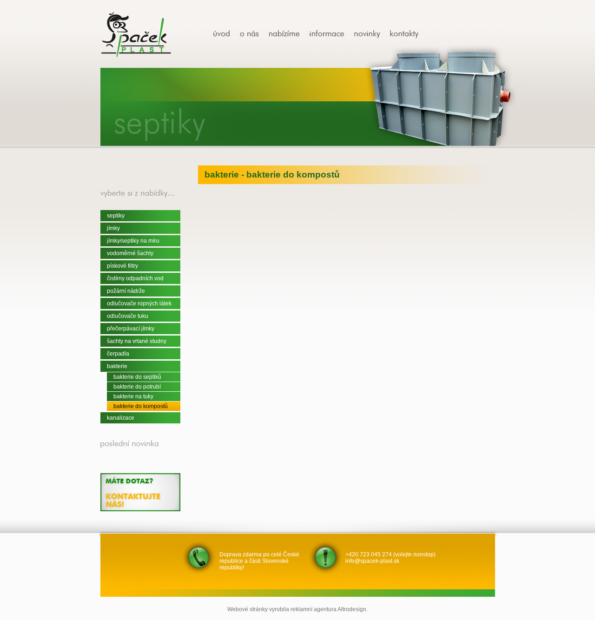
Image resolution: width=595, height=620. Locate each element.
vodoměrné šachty (130, 253)
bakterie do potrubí (137, 386)
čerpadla (118, 353)
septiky (116, 215)
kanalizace (120, 418)
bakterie (117, 366)
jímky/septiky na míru (133, 240)
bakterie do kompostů (140, 406)
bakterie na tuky (133, 396)
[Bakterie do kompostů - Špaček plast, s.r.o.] (225, 34)
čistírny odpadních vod (135, 278)
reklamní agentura (314, 609)
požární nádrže (126, 291)
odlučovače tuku (127, 316)
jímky (113, 228)
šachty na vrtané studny (136, 341)
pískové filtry (122, 266)
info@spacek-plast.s (371, 561)
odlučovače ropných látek (139, 303)
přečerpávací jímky (130, 328)
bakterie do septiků (137, 377)
